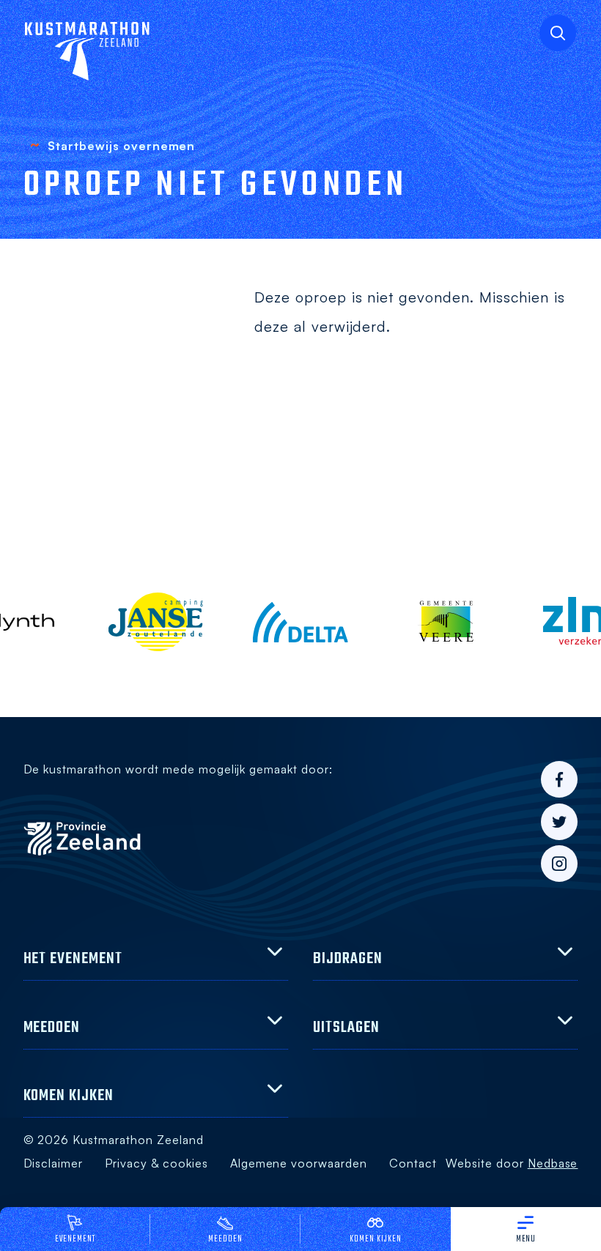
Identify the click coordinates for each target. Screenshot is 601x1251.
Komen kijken (376, 1239)
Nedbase (553, 1163)
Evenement (75, 1239)
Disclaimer (53, 1163)
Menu (526, 1239)
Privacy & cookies (156, 1163)
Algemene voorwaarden (298, 1163)
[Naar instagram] (559, 863)
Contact (413, 1163)
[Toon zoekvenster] (557, 33)
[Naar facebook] (559, 779)
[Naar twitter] (559, 821)
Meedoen (225, 1239)
